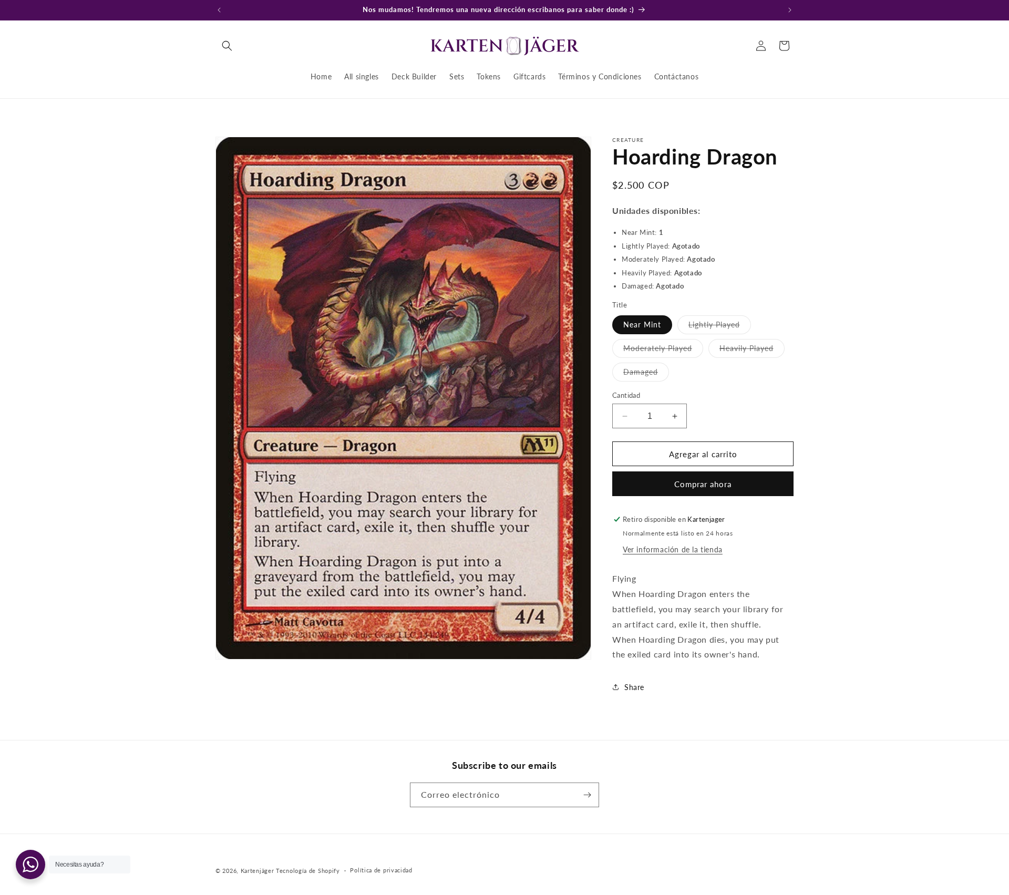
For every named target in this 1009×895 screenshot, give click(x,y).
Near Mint (642, 324)
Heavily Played (752, 350)
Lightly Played (719, 327)
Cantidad (626, 395)
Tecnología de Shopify (308, 870)
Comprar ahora (703, 484)
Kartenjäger (257, 870)
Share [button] (634, 687)
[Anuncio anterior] (219, 10)
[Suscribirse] (587, 795)
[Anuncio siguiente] (789, 10)
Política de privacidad (381, 870)
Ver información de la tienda (673, 549)
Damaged (646, 374)
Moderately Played (663, 350)
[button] (227, 45)
